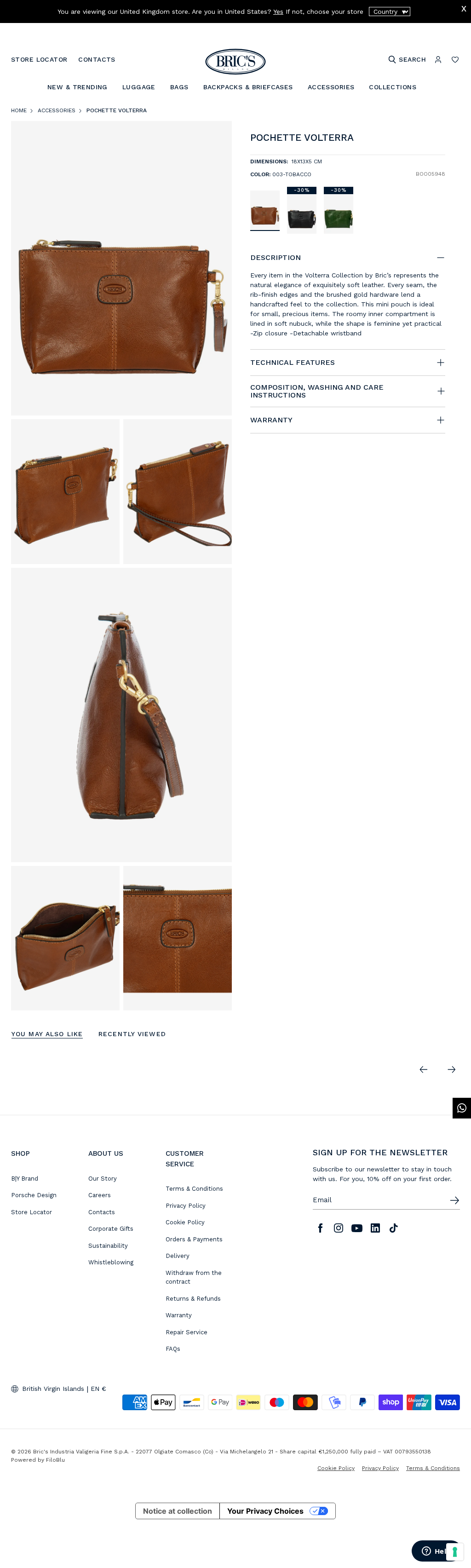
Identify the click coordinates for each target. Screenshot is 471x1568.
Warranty (179, 1315)
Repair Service (186, 1332)
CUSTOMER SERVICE (185, 1158)
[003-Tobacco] (265, 210)
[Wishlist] (455, 59)
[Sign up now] (454, 1200)
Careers (99, 1195)
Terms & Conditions (194, 1188)
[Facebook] (320, 1228)
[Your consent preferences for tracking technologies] (455, 1552)
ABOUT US (105, 1153)
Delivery (178, 1255)
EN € (98, 1388)
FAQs (173, 1348)
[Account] (438, 59)
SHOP (20, 1153)
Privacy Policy (186, 1205)
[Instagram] (338, 1228)
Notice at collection (177, 1511)
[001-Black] (301, 213)
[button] (440, 139)
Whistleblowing (110, 1262)
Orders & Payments (194, 1239)
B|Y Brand (24, 1178)
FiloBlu (55, 1460)
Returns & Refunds (193, 1298)
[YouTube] (357, 1228)
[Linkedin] (375, 1228)
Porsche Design (34, 1195)
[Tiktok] (393, 1228)
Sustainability (108, 1245)
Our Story (102, 1178)
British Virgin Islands (53, 1388)
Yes (278, 11)
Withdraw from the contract (194, 1277)
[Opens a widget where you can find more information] (436, 1551)
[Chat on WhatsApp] (462, 1108)
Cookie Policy (185, 1222)
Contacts (101, 1212)
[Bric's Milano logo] (235, 62)
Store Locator (31, 1212)
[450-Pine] (338, 213)
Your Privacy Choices (265, 1511)
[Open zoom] (121, 268)
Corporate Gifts (110, 1228)
